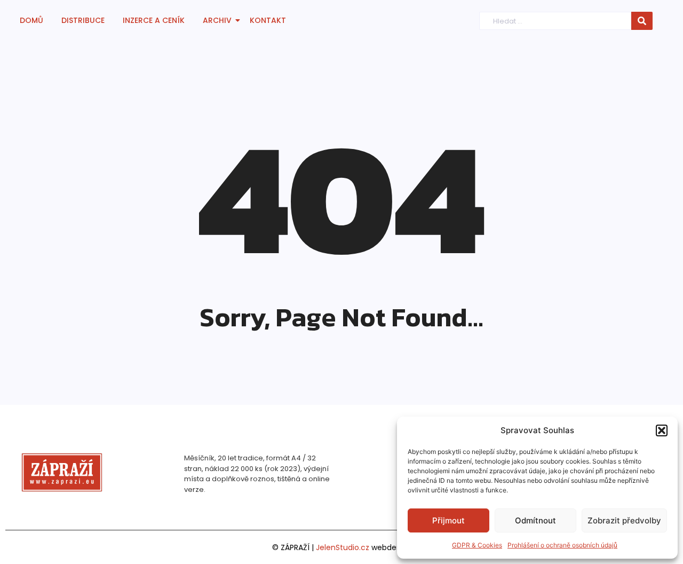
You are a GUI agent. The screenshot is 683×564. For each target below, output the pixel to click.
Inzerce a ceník (154, 20)
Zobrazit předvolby (624, 520)
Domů (31, 20)
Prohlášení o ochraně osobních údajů (562, 545)
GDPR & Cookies (477, 545)
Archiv (217, 20)
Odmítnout (535, 520)
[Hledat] (642, 21)
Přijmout (448, 520)
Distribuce (83, 20)
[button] (661, 430)
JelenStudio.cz (342, 547)
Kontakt (268, 20)
